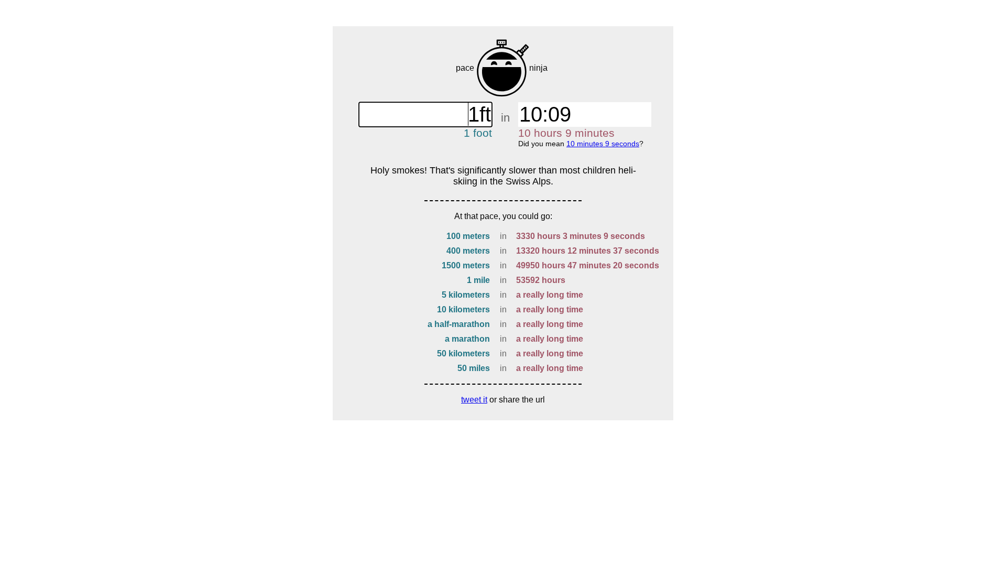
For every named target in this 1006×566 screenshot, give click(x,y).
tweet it (474, 399)
